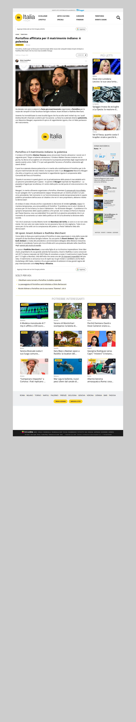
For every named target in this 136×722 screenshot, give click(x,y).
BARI (105, 395)
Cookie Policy (44, 434)
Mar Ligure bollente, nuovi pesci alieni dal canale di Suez (66, 381)
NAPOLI (46, 395)
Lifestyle (42, 20)
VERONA (90, 395)
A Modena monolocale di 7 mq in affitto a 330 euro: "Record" (32, 326)
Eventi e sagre (101, 20)
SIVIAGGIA (90, 432)
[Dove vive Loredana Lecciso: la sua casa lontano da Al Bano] (107, 67)
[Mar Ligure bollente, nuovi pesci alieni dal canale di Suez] (68, 366)
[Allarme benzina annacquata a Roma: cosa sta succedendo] (101, 366)
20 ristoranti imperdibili (70, 256)
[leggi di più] (86, 61)
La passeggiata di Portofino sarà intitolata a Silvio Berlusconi (42, 284)
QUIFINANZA (97, 432)
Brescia (56, 320)
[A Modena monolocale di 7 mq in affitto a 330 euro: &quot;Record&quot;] (34, 311)
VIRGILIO (40, 432)
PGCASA (65, 432)
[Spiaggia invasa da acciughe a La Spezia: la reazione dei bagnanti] (107, 94)
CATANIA (98, 395)
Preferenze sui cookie (54, 434)
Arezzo (22, 376)
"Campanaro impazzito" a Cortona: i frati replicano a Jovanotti (32, 381)
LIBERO (35, 432)
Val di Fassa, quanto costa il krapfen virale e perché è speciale (106, 137)
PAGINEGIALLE (47, 432)
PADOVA (112, 395)
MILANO (30, 395)
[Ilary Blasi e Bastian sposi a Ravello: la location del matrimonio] (68, 339)
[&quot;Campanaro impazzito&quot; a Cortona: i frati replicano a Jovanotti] (34, 366)
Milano (95, 76)
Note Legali (33, 434)
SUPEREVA (111, 432)
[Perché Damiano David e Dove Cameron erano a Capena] (101, 311)
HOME (17, 34)
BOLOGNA (72, 395)
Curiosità (80, 16)
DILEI (86, 432)
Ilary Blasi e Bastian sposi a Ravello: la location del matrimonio (66, 354)
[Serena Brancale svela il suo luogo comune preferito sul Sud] (34, 339)
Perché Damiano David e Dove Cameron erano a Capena (99, 326)
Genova (28, 45)
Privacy (38, 434)
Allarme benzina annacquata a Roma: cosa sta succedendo (99, 381)
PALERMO (54, 395)
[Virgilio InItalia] (25, 18)
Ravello (56, 348)
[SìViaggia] (80, 10)
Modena (22, 320)
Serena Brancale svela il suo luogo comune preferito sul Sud (31, 354)
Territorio (99, 16)
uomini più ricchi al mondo (30, 245)
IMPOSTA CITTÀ (76, 401)
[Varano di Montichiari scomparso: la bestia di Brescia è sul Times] (68, 311)
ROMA (22, 395)
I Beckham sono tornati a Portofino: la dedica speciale (39, 280)
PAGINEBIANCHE (72, 432)
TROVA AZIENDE (60, 401)
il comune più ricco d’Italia (75, 190)
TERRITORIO (24, 34)
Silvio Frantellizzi (25, 60)
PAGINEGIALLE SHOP (57, 432)
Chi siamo (27, 434)
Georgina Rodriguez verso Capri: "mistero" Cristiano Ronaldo (99, 354)
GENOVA (81, 395)
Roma (89, 320)
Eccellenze (42, 16)
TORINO (38, 395)
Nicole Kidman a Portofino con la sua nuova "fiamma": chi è (42, 288)
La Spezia (96, 104)
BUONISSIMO (104, 432)
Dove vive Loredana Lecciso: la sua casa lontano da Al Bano (106, 81)
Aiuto (61, 434)
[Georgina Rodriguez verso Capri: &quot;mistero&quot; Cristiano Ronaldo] (101, 339)
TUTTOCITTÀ (80, 432)
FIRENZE (63, 395)
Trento (95, 132)
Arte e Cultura (63, 16)
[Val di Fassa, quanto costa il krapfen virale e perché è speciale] (107, 122)
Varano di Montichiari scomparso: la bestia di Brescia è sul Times (64, 326)
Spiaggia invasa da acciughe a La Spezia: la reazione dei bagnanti (106, 109)
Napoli (89, 348)
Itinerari (80, 20)
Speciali (60, 20)
